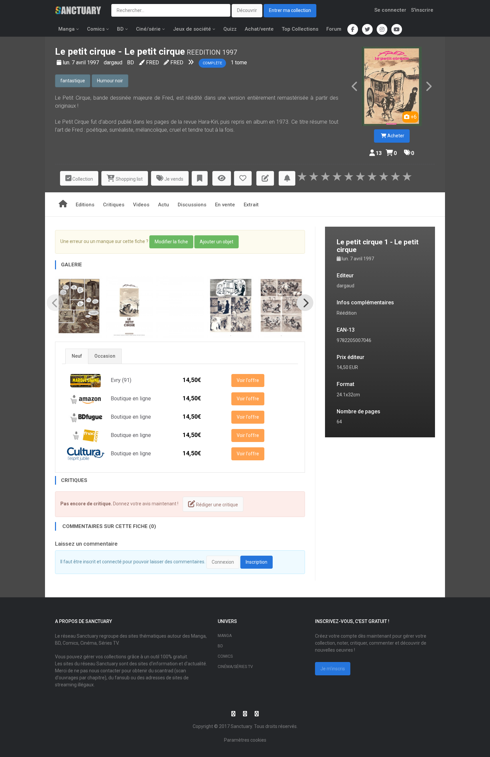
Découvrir (247, 10)
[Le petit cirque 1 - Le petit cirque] (392, 86)
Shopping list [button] (129, 179)
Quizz (230, 29)
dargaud (114, 62)
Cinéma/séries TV (235, 666)
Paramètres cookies (245, 740)
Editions (85, 205)
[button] (200, 178)
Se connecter (390, 10)
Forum (333, 29)
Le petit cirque (85, 51)
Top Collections (300, 29)
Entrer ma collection (290, 10)
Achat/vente (259, 29)
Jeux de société (192, 29)
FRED (152, 62)
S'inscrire (422, 10)
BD (120, 29)
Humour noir (110, 80)
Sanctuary (241, 726)
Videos (141, 205)
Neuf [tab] (77, 356)
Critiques (113, 205)
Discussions (192, 205)
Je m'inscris (332, 668)
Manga (66, 29)
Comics (96, 29)
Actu (163, 205)
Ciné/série (148, 29)
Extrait (251, 205)
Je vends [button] (173, 179)
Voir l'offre (248, 380)
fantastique (72, 80)
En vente (225, 205)
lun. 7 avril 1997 (81, 62)
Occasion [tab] (104, 356)
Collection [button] (82, 179)
